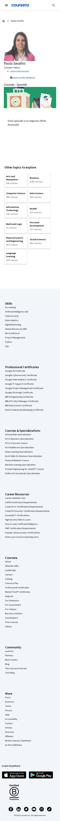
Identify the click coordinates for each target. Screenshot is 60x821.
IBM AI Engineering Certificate (19, 397)
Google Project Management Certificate (24, 388)
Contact (9, 723)
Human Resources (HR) (16, 329)
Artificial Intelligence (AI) (16, 311)
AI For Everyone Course (16, 443)
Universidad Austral (19, 71)
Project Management (15, 337)
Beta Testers (11, 660)
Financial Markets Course (17, 460)
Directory (9, 732)
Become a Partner (13, 613)
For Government (13, 605)
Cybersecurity (12, 316)
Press (8, 697)
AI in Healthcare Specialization (19, 447)
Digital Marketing (13, 324)
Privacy (8, 710)
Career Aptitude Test (15, 498)
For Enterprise (12, 600)
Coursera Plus (11, 583)
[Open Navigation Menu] (6, 5)
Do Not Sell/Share (13, 745)
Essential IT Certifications (17, 515)
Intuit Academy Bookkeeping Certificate (24, 410)
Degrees (9, 596)
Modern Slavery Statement (18, 740)
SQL (7, 346)
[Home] (3, 21)
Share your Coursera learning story (22, 537)
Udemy (8, 626)
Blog (7, 664)
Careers (9, 574)
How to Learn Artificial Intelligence (21, 524)
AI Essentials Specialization (18, 434)
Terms (8, 706)
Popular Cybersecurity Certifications (22, 532)
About (8, 561)
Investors (9, 701)
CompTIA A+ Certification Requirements (24, 506)
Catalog (8, 579)
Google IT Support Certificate (19, 384)
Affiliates (9, 736)
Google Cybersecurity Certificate (21, 375)
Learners (9, 651)
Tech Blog (10, 672)
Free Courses (11, 622)
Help (7, 714)
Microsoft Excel (12, 333)
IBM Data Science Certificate (18, 405)
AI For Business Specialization (19, 439)
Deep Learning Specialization (19, 451)
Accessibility (11, 719)
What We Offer (12, 566)
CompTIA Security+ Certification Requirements (27, 511)
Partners (9, 655)
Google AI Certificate (15, 371)
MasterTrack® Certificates (17, 592)
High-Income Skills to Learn (18, 519)
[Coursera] (20, 5)
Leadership (10, 570)
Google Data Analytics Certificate (21, 379)
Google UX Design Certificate (19, 392)
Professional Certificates (17, 587)
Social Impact (11, 618)
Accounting (10, 307)
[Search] (53, 5)
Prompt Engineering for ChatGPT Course (24, 469)
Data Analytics (12, 320)
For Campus (10, 609)
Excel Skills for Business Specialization (23, 456)
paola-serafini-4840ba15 (23, 77)
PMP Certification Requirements (20, 528)
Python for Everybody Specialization (22, 473)
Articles (8, 727)
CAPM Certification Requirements (21, 502)
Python (8, 342)
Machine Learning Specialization (20, 464)
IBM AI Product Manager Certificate (21, 401)
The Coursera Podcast (16, 668)
